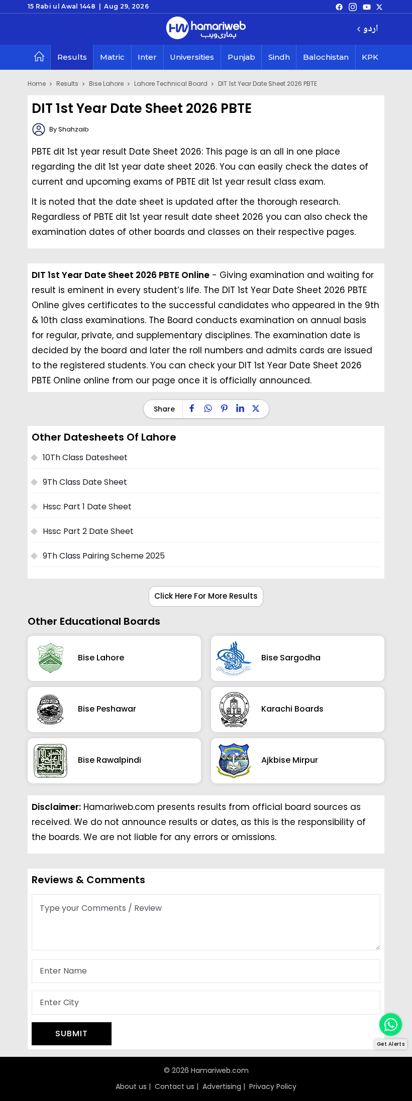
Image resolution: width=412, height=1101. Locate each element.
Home (37, 83)
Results (72, 57)
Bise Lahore (106, 83)
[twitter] (379, 6)
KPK (370, 57)
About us (131, 1086)
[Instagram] (353, 6)
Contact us (174, 1086)
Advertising (221, 1086)
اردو (370, 29)
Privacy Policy (272, 1086)
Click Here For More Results (206, 596)
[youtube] (367, 6)
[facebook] (339, 6)
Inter (147, 57)
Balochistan (326, 57)
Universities (192, 57)
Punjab (241, 57)
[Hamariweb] (206, 29)
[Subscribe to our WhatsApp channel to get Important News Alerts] (390, 1024)
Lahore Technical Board (171, 83)
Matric (112, 57)
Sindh (279, 57)
